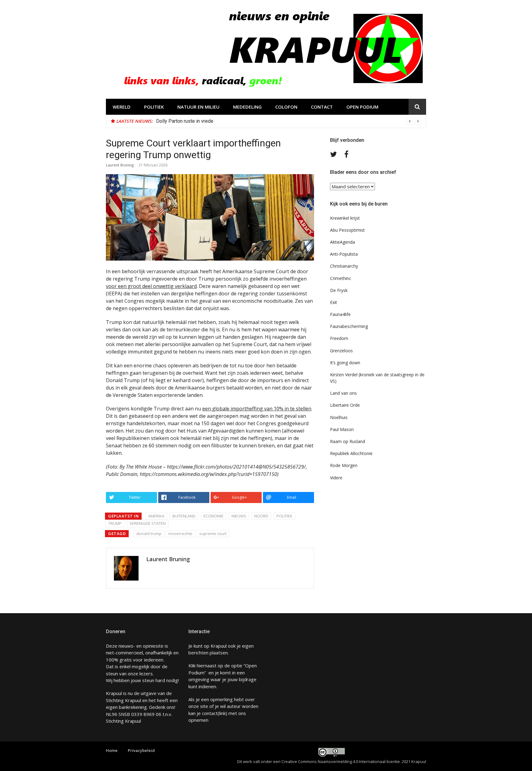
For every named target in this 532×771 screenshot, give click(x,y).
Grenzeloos (341, 351)
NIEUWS (239, 516)
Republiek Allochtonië (351, 453)
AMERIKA (156, 516)
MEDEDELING (247, 107)
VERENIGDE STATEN (148, 523)
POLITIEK (154, 107)
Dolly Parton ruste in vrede (184, 121)
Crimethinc (340, 278)
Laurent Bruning (120, 165)
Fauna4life (340, 314)
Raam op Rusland (347, 441)
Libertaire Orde (345, 405)
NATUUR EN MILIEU (198, 107)
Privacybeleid (141, 750)
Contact (322, 107)
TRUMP (115, 523)
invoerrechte (180, 533)
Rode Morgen (343, 465)
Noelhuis (339, 417)
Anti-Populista (344, 254)
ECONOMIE (214, 516)
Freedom (339, 338)
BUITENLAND (183, 516)
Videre (336, 478)
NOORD (261, 516)
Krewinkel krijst (345, 218)
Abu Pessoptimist (347, 230)
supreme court (213, 533)
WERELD (122, 107)
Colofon (286, 107)
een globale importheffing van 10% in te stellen (256, 408)
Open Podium (362, 107)
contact (210, 713)
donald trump (149, 533)
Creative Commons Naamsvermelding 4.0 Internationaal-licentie (340, 761)
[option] (288, 121)
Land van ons (343, 393)
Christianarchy (344, 266)
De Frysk (339, 290)
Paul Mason (342, 429)
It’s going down (345, 363)
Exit (333, 302)
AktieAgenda (342, 242)
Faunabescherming (349, 326)
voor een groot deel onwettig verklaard (151, 286)
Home (112, 750)
